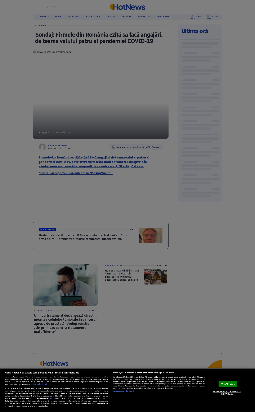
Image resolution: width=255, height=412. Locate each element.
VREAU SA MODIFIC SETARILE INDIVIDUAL (227, 392)
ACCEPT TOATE (228, 383)
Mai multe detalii (40, 384)
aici (51, 398)
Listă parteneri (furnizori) (123, 391)
